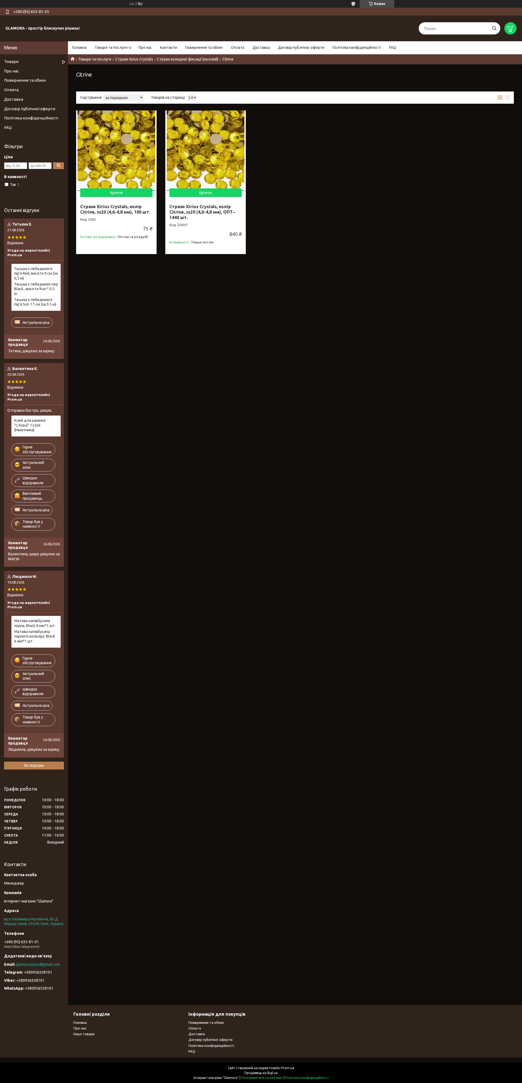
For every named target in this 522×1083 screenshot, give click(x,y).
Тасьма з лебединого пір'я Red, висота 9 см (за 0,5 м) (36, 273)
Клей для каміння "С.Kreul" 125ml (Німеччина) (29, 425)
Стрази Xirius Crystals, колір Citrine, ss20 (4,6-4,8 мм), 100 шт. (115, 209)
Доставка (261, 47)
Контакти (168, 47)
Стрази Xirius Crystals (134, 59)
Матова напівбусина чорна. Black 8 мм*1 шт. (34, 623)
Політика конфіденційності (357, 47)
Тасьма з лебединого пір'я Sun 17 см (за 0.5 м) (35, 302)
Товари (11, 61)
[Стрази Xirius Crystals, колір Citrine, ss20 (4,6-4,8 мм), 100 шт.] (116, 150)
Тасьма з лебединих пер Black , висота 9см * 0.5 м (36, 289)
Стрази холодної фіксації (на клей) (187, 59)
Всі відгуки (34, 765)
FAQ (392, 47)
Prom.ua (287, 1068)
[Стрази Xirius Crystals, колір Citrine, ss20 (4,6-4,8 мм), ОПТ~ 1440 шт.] (205, 150)
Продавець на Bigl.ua (261, 1073)
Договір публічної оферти (301, 47)
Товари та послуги (111, 47)
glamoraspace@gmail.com (38, 964)
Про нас (145, 47)
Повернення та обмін (204, 47)
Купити (116, 193)
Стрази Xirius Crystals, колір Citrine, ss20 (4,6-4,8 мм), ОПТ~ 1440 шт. (202, 212)
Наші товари (84, 1034)
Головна (79, 47)
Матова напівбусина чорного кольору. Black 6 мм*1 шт (34, 636)
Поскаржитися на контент (262, 1077)
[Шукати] (494, 28)
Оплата (237, 47)
